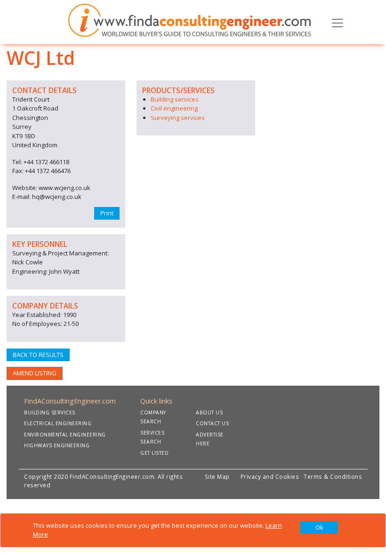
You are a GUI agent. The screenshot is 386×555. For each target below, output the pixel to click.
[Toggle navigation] (337, 22)
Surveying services (178, 117)
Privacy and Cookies (272, 476)
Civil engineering (174, 108)
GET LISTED (154, 453)
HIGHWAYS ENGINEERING (56, 445)
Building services (175, 99)
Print (106, 213)
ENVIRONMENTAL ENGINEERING (65, 434)
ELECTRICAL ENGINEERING (57, 423)
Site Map (217, 476)
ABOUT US (209, 412)
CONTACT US (212, 423)
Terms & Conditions (333, 476)
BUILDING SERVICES (49, 412)
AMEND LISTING (34, 373)
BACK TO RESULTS (38, 354)
